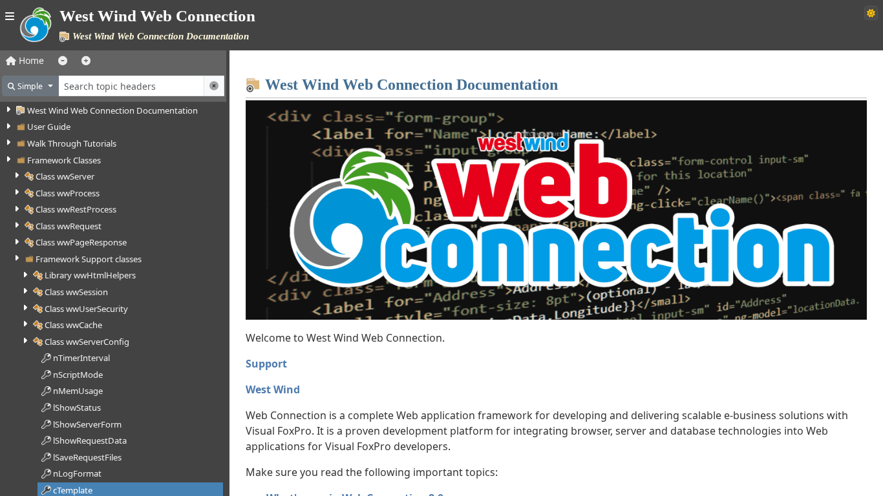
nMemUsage (78, 391)
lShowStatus (77, 407)
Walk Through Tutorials (71, 143)
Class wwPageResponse (81, 242)
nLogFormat (77, 473)
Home (30, 60)
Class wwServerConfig (87, 341)
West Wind (273, 389)
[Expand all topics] (86, 60)
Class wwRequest (68, 226)
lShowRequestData (90, 440)
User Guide (48, 126)
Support (266, 363)
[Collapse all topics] (62, 60)
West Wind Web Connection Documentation (112, 110)
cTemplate (72, 490)
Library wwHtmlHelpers (90, 275)
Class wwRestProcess (76, 209)
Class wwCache (73, 325)
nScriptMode (78, 374)
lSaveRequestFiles (87, 457)
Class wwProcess (68, 193)
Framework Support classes (89, 259)
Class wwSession (76, 292)
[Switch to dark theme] (871, 13)
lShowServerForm (87, 424)
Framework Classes (64, 160)
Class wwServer (65, 176)
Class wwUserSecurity (86, 309)
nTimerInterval (81, 358)
